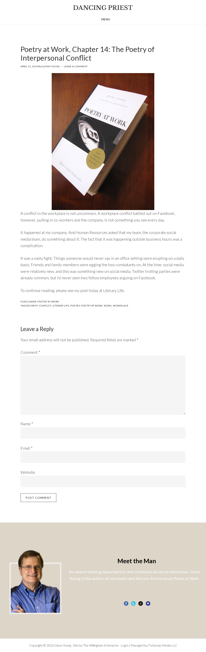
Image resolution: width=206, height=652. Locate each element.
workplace (121, 305)
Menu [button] (105, 19)
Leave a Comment (76, 66)
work (108, 305)
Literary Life (113, 290)
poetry (75, 305)
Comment (30, 352)
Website (28, 472)
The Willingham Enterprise (101, 645)
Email (27, 448)
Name (27, 423)
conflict (45, 305)
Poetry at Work (48, 301)
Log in (125, 645)
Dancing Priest (103, 8)
